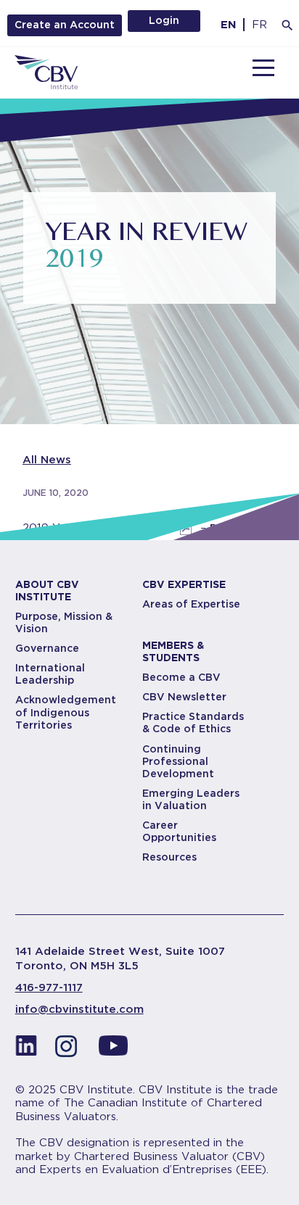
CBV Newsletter (184, 697)
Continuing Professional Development (178, 761)
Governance (47, 648)
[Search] (287, 25)
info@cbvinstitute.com (79, 1009)
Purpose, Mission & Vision (63, 622)
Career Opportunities (179, 831)
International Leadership (50, 674)
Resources (169, 857)
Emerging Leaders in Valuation (190, 799)
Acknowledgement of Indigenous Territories (65, 712)
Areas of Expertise (191, 604)
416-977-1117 (49, 987)
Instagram (69, 1049)
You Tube (113, 1049)
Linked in (26, 1049)
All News (46, 459)
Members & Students (173, 651)
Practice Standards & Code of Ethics (193, 722)
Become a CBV (181, 677)
